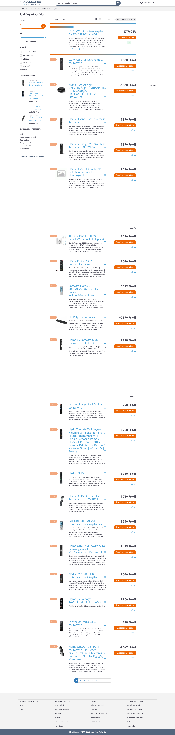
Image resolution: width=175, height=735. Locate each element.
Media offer (131, 726)
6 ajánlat (133, 130)
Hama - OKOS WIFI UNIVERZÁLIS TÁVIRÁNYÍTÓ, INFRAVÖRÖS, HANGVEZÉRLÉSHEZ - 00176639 (87, 91)
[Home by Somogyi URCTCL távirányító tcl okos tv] (61, 344)
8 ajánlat (133, 71)
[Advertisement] (147, 48)
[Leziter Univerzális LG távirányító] (61, 626)
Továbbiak (23, 69)
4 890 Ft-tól (128, 119)
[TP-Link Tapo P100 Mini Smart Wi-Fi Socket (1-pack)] (61, 240)
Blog (21, 705)
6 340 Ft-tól (128, 521)
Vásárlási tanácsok (97, 705)
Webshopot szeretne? (135, 718)
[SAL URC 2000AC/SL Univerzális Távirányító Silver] (61, 525)
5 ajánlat (133, 272)
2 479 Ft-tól (128, 546)
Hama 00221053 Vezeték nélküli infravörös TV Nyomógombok (85, 172)
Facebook (23, 709)
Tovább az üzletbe (127, 37)
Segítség (94, 709)
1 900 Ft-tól (128, 599)
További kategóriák (62, 722)
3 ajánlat (133, 328)
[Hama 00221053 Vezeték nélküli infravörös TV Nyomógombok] (61, 173)
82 (104, 680)
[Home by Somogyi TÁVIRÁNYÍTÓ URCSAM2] (61, 603)
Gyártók (58, 713)
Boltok (57, 718)
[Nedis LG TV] (61, 478)
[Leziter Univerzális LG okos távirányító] (61, 409)
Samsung (26, 55)
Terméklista (59, 726)
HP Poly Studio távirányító (85, 317)
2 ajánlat (133, 610)
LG (24, 59)
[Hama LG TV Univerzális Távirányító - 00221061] (61, 500)
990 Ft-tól (129, 405)
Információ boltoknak (134, 709)
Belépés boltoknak (133, 705)
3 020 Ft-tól (128, 261)
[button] (147, 3)
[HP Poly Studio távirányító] (61, 322)
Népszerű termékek (62, 709)
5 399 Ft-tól (128, 286)
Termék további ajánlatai (76, 49)
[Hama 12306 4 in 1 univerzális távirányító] (61, 265)
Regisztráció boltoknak (135, 713)
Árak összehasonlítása (125, 66)
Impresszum (95, 722)
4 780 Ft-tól (128, 496)
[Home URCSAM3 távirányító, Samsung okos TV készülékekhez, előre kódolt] (61, 550)
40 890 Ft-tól (127, 317)
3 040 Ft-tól (128, 574)
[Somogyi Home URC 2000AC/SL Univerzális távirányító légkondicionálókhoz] (61, 290)
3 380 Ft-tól (128, 473)
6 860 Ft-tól (128, 85)
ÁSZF (129, 722)
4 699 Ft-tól (128, 647)
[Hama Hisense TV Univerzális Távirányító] (61, 123)
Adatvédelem (96, 718)
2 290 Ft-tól (128, 340)
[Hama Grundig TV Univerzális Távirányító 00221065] (61, 148)
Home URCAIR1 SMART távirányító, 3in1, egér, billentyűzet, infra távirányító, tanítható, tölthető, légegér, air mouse (87, 653)
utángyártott (27, 52)
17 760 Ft (129, 31)
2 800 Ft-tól (128, 60)
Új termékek (59, 705)
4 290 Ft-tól (128, 236)
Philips (25, 63)
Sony (25, 66)
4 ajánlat (133, 96)
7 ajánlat (133, 247)
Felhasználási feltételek (99, 713)
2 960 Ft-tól (128, 430)
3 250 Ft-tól (128, 169)
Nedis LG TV (76, 473)
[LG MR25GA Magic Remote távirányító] (61, 64)
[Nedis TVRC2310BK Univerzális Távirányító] (61, 578)
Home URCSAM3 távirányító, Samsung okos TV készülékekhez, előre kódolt (87, 549)
